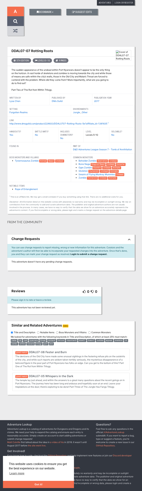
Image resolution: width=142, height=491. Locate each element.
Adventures (105, 2)
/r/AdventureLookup (114, 432)
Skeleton (83, 170)
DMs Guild (57, 101)
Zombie (83, 177)
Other (84, 112)
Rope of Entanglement (26, 189)
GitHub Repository (105, 445)
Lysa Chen (14, 101)
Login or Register (124, 2)
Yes (11, 134)
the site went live (36, 445)
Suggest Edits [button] (83, 12)
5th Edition (22, 60)
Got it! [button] (39, 484)
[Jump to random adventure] (15, 31)
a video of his (57, 442)
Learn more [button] (16, 473)
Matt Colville (13, 442)
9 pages (62, 60)
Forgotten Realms (18, 112)
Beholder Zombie (88, 160)
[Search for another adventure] (15, 21)
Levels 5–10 (44, 60)
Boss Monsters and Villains (73, 332)
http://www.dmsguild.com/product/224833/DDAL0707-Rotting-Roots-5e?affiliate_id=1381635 (58, 123)
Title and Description (24, 332)
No (36, 134)
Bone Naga (85, 164)
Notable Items (47, 332)
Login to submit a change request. (88, 254)
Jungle (77, 112)
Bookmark (45, 12)
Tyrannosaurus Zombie (27, 160)
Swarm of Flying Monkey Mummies (97, 174)
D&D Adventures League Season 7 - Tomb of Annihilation (102, 149)
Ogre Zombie (85, 167)
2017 (96, 101)
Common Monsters (101, 332)
